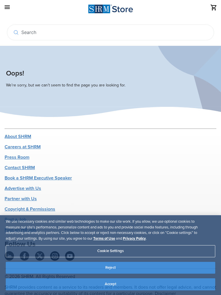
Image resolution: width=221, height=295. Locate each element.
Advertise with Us (23, 188)
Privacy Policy (134, 238)
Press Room (17, 157)
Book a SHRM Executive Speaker (38, 178)
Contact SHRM (20, 168)
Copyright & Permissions (30, 209)
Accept (111, 284)
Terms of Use (104, 238)
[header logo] (110, 10)
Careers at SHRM (23, 147)
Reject (110, 267)
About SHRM (18, 136)
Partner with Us (21, 199)
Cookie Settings (110, 251)
